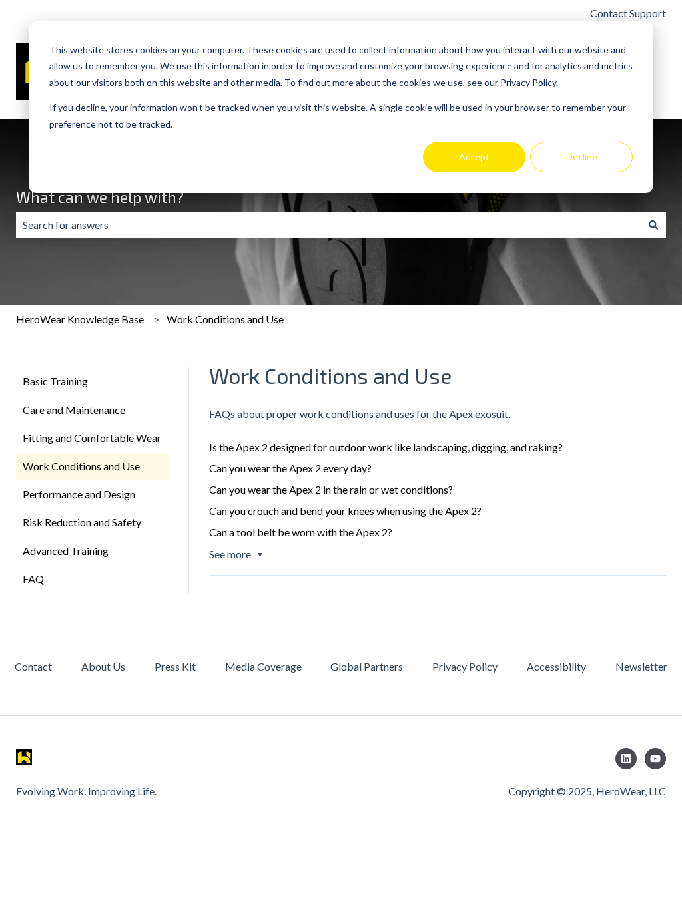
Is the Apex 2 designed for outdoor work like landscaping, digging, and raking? (386, 447)
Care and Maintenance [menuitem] (74, 409)
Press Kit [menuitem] (175, 666)
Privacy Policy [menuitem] (465, 666)
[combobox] (328, 225)
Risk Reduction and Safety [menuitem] (82, 522)
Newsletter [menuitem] (641, 666)
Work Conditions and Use (225, 319)
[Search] (653, 225)
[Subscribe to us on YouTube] (655, 758)
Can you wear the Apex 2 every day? (290, 468)
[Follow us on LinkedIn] (626, 758)
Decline (581, 156)
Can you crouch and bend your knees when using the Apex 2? (345, 510)
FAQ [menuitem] (33, 578)
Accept (474, 156)
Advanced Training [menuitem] (66, 550)
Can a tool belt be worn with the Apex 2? (300, 532)
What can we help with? (100, 197)
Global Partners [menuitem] (366, 666)
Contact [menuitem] (33, 666)
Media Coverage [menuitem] (263, 666)
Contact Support (628, 13)
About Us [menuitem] (103, 666)
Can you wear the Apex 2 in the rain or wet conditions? (331, 489)
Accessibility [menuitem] (556, 666)
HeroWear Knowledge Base (80, 319)
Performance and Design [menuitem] (79, 494)
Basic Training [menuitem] (55, 381)
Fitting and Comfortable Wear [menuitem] (92, 437)
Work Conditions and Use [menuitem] (81, 466)
